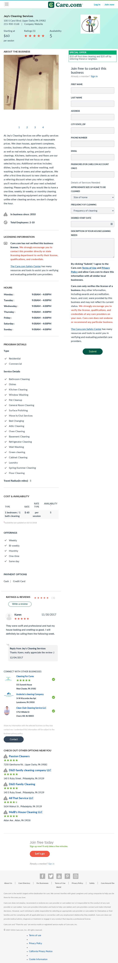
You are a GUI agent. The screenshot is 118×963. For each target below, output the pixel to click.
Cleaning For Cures (25, 676)
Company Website (33, 24)
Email (74, 151)
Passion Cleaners (19, 756)
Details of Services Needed (85, 182)
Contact (14, 739)
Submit (92, 351)
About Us (8, 883)
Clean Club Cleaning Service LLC (31, 708)
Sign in (94, 76)
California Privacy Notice (40, 951)
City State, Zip (78, 125)
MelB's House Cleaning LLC (26, 812)
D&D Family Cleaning (22, 784)
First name (77, 84)
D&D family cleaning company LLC (30, 770)
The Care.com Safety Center (86, 329)
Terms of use (35, 935)
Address (75, 111)
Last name (76, 98)
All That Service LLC (21, 798)
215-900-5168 (12, 24)
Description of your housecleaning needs (91, 233)
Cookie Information (38, 959)
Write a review (20, 604)
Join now (109, 4)
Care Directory (24, 883)
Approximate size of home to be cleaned (88, 189)
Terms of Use (89, 268)
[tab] (92, 183)
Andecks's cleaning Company (30, 694)
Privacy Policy (77, 883)
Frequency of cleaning (83, 205)
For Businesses (42, 883)
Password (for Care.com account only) (90, 166)
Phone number (79, 138)
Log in (97, 4)
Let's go (40, 853)
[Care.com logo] (61, 5)
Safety (91, 883)
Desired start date (81, 218)
